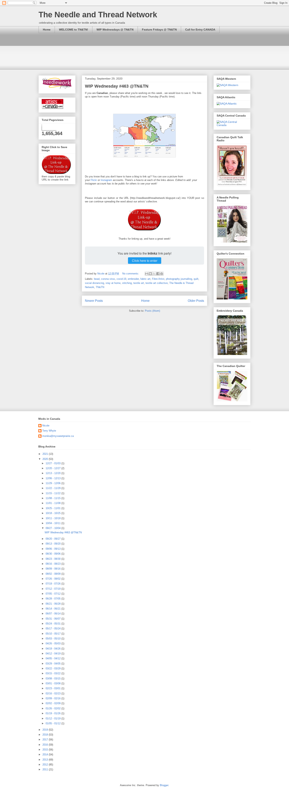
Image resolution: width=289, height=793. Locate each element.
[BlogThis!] (150, 274)
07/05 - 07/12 (53, 593)
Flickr (94, 180)
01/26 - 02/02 (53, 708)
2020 (45, 459)
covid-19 (121, 278)
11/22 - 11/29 (53, 488)
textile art (138, 283)
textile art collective (156, 283)
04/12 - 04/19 (53, 653)
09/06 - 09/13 (53, 548)
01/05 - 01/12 (53, 723)
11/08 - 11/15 (53, 498)
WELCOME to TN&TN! (73, 29)
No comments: (131, 273)
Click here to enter (144, 260)
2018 (45, 734)
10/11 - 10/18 (53, 518)
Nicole (45, 425)
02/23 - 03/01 (53, 688)
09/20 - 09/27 (53, 538)
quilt (196, 278)
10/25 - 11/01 (53, 508)
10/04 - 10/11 (53, 523)
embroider (133, 278)
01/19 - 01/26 (53, 713)
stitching (127, 283)
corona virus (108, 278)
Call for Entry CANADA (200, 29)
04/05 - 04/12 (53, 658)
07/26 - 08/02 (53, 578)
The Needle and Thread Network (98, 14)
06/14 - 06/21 (53, 608)
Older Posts (196, 300)
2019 (45, 729)
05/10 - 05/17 (53, 633)
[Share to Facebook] (158, 274)
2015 (45, 749)
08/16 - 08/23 (53, 563)
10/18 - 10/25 (53, 513)
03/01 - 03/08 (53, 683)
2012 (45, 764)
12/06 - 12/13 (53, 478)
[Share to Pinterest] (162, 274)
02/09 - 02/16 (53, 698)
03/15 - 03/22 (53, 673)
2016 (45, 744)
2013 (45, 759)
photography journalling (179, 278)
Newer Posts (94, 300)
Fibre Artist (158, 278)
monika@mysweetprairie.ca (58, 435)
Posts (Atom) (152, 310)
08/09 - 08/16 (53, 568)
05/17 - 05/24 (53, 628)
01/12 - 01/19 (53, 718)
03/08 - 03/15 (53, 678)
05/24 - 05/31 (53, 623)
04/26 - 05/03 (53, 643)
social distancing (94, 283)
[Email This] (147, 274)
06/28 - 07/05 (53, 598)
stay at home (113, 283)
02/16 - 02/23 (53, 693)
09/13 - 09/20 (53, 543)
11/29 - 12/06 (53, 483)
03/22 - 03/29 (53, 668)
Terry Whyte (49, 430)
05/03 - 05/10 (53, 638)
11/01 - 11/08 (53, 503)
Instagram (106, 180)
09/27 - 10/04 (53, 528)
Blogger (164, 785)
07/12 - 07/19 (53, 588)
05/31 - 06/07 (53, 618)
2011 (45, 769)
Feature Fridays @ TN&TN (159, 29)
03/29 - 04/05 (53, 663)
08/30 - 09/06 (53, 553)
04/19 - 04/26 (53, 648)
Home (47, 29)
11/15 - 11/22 (53, 493)
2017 (45, 739)
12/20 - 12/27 (53, 468)
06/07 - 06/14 (53, 613)
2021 (45, 453)
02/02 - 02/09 (53, 703)
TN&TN (100, 287)
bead (96, 278)
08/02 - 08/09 (53, 573)
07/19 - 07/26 (53, 583)
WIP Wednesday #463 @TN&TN (116, 86)
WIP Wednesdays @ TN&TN (115, 29)
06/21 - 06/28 (53, 603)
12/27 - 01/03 (53, 463)
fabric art (145, 278)
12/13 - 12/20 (53, 473)
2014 (45, 754)
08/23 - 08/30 (53, 558)
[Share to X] (154, 274)
